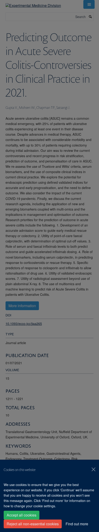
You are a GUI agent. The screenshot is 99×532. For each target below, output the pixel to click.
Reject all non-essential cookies (33, 523)
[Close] (93, 469)
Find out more (77, 523)
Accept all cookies (21, 515)
